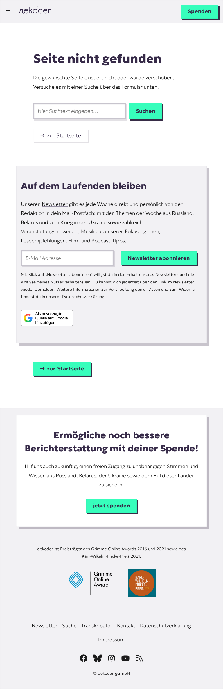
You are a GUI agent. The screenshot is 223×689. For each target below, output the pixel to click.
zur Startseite (64, 135)
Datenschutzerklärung (83, 296)
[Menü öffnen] (8, 11)
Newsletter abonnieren (159, 258)
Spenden (199, 11)
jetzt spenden (111, 505)
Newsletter (55, 204)
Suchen (145, 111)
